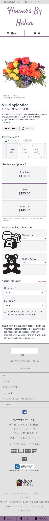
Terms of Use (24, 511)
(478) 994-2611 (16, 2)
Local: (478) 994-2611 (24, 433)
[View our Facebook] (24, 413)
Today (27, 140)
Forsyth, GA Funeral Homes (17, 493)
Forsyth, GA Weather (10, 502)
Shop (13, 33)
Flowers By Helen (24, 17)
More (5, 122)
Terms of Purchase (31, 506)
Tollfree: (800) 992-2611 (24, 437)
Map (25, 518)
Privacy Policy (13, 506)
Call (9, 518)
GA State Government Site (36, 502)
